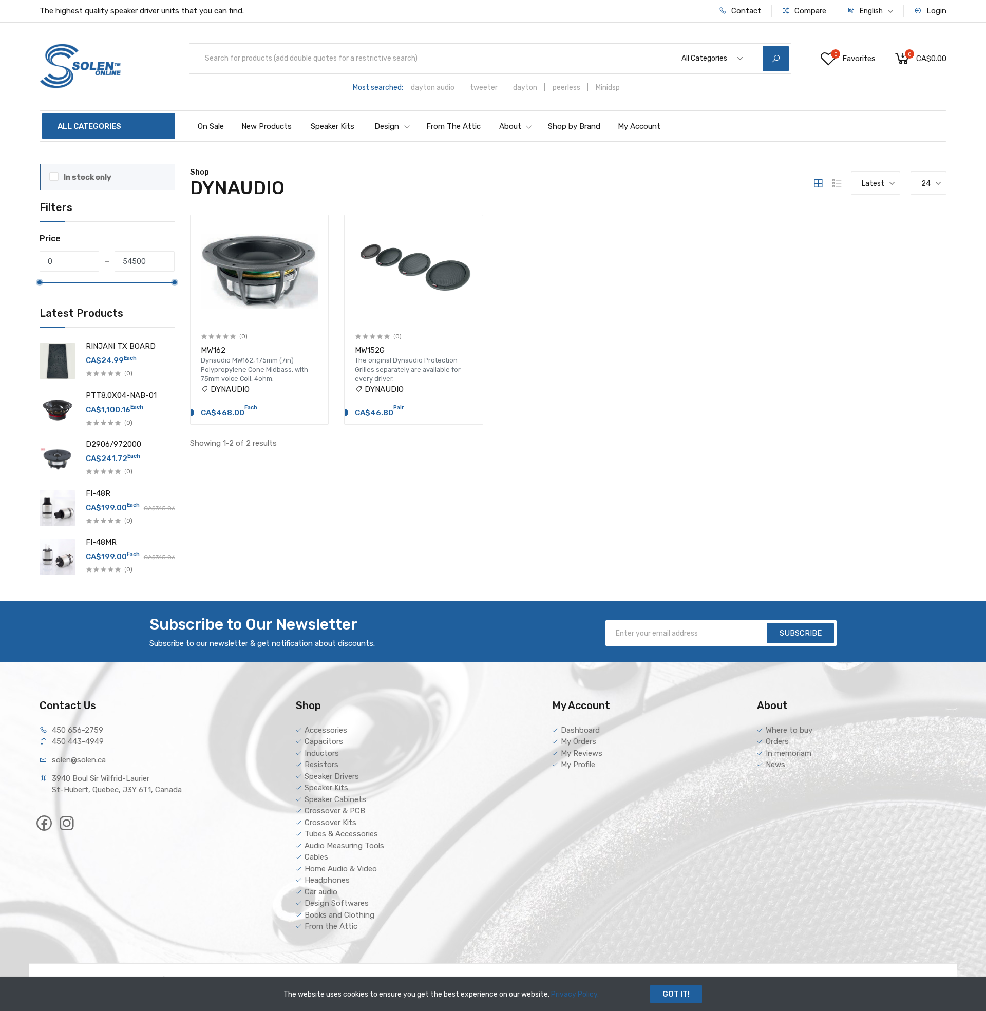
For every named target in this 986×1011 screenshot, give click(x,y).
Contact (745, 10)
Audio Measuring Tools (344, 845)
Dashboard (580, 730)
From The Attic (453, 126)
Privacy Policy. (575, 994)
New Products (266, 126)
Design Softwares (337, 903)
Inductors (322, 753)
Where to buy (789, 730)
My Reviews (581, 753)
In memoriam (788, 753)
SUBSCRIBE (801, 633)
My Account (639, 126)
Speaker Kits (332, 126)
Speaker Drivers (332, 776)
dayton (525, 87)
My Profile (578, 764)
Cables (316, 857)
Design (386, 126)
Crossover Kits (330, 822)
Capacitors (324, 741)
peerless (566, 87)
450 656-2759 (77, 730)
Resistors (321, 764)
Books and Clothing (339, 915)
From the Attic (331, 926)
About (510, 126)
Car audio (321, 891)
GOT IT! (676, 994)
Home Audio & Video (341, 868)
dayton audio (432, 87)
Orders (777, 741)
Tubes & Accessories (341, 833)
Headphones (327, 880)
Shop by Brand (574, 126)
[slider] (39, 282)
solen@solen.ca (79, 760)
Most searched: (378, 87)
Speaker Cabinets (335, 799)
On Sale (211, 126)
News (775, 764)
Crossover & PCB (335, 810)
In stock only (87, 177)
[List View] (837, 183)
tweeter (484, 87)
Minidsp (608, 87)
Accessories (326, 730)
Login (935, 10)
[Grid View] (818, 183)
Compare (809, 10)
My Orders (578, 741)
